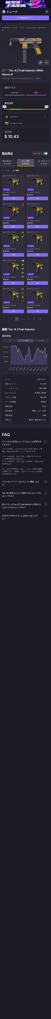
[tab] (10, 340)
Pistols (14, 28)
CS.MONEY (6, 28)
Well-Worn (41, 28)
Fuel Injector (31, 28)
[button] (25, 116)
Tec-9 (22, 28)
